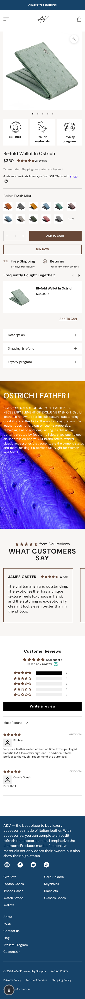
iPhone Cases (13, 891)
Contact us (11, 931)
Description (16, 335)
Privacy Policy (12, 980)
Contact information (16, 989)
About (7, 917)
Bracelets (51, 891)
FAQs (7, 924)
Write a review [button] (43, 706)
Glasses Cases (55, 898)
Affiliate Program (15, 945)
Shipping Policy (61, 980)
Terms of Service (36, 980)
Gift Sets (9, 877)
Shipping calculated (34, 169)
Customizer (11, 952)
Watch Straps (13, 898)
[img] (12, 734)
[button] (26, 161)
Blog (6, 938)
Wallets (8, 905)
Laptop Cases (13, 884)
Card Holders (54, 877)
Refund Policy (59, 971)
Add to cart (55, 236)
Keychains (51, 884)
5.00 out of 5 (54, 660)
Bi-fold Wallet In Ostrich (54, 288)
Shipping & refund (21, 348)
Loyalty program (20, 362)
